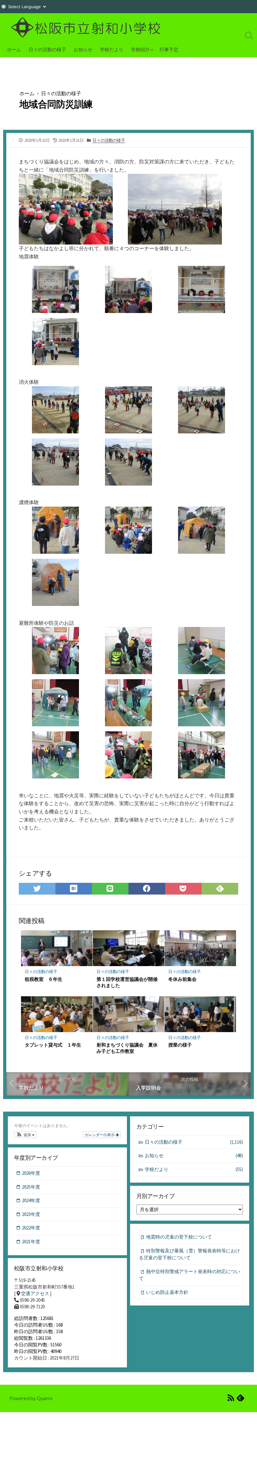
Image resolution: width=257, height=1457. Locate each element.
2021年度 (31, 1242)
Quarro (44, 1398)
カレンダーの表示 (100, 1134)
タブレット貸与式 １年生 (53, 1044)
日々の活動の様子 (47, 49)
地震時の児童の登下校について (179, 1237)
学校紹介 (140, 49)
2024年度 (31, 1200)
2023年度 (31, 1214)
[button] (25, 1134)
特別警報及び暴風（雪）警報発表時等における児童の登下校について (189, 1254)
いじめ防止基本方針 (167, 1292)
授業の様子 (180, 1044)
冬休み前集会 (182, 979)
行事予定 (169, 49)
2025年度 (31, 1187)
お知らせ (83, 49)
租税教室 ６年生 (43, 979)
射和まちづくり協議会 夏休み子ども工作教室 (127, 1048)
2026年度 (31, 1173)
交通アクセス (35, 1293)
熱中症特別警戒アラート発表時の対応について (189, 1275)
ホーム (14, 49)
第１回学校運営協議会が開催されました (127, 982)
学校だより (111, 49)
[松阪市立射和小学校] (87, 27)
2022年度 (31, 1228)
